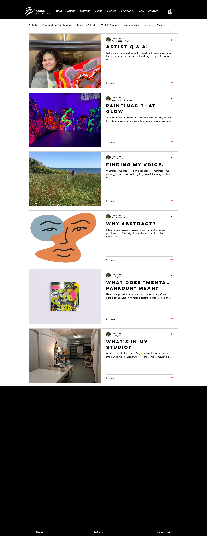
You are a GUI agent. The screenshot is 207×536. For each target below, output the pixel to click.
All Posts (33, 24)
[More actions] (172, 39)
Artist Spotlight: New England (56, 24)
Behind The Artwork (86, 24)
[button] (174, 25)
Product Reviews (131, 24)
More (159, 24)
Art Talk (148, 24)
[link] (170, 11)
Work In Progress (109, 24)
